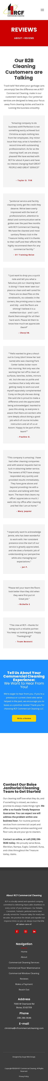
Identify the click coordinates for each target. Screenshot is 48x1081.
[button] (24, 718)
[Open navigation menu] (42, 9)
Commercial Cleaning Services (24, 962)
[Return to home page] (14, 10)
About (24, 957)
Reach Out (24, 989)
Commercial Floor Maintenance (24, 967)
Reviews (24, 978)
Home (24, 951)
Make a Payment (24, 984)
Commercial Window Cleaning (24, 973)
